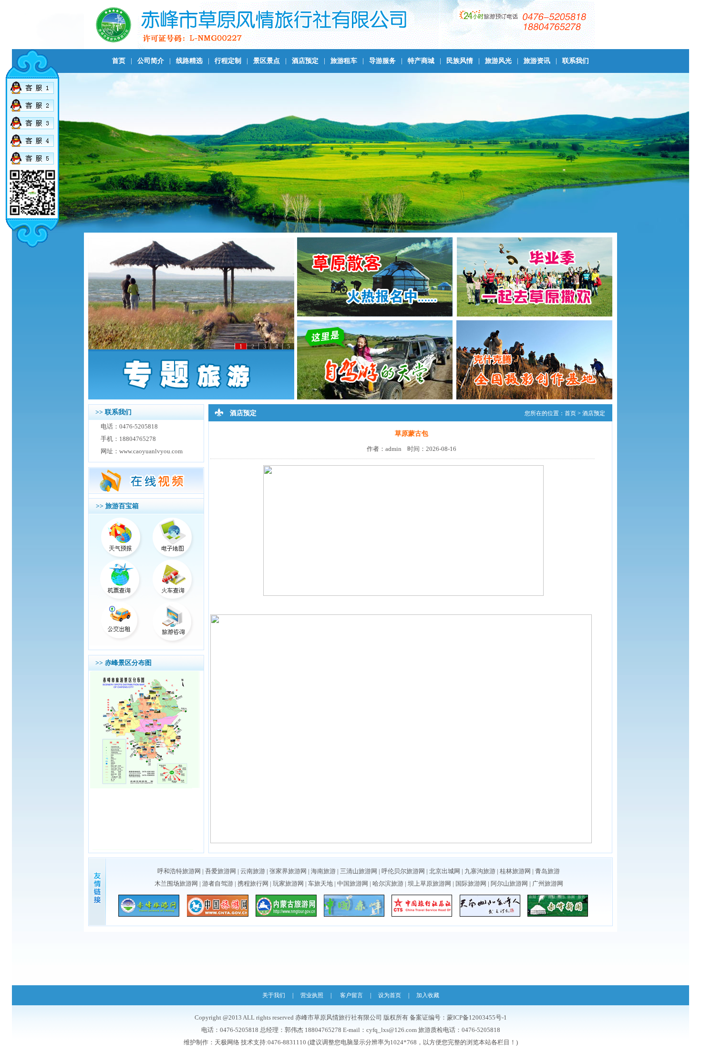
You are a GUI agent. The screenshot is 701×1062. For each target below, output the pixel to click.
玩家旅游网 (288, 883)
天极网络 (227, 1042)
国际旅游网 (470, 883)
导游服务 (382, 60)
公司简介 (150, 60)
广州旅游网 (547, 883)
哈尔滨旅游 (387, 883)
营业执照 (311, 995)
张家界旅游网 (288, 871)
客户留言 (351, 995)
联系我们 (575, 60)
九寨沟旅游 (479, 871)
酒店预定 (305, 60)
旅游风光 (498, 60)
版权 (389, 1017)
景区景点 (266, 60)
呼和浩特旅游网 (179, 871)
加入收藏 (427, 995)
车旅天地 (320, 883)
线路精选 (189, 60)
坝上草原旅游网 (429, 883)
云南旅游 (252, 871)
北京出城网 (444, 871)
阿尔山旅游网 (509, 883)
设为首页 (389, 995)
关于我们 (273, 995)
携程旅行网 (252, 883)
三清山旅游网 (358, 871)
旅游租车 (343, 60)
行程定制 (228, 60)
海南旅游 (323, 871)
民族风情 (459, 60)
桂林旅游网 (515, 871)
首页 (118, 60)
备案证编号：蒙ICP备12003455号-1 (458, 1017)
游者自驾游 (217, 883)
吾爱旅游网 (220, 871)
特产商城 (421, 60)
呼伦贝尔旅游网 (403, 871)
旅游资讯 (537, 60)
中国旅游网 (352, 883)
